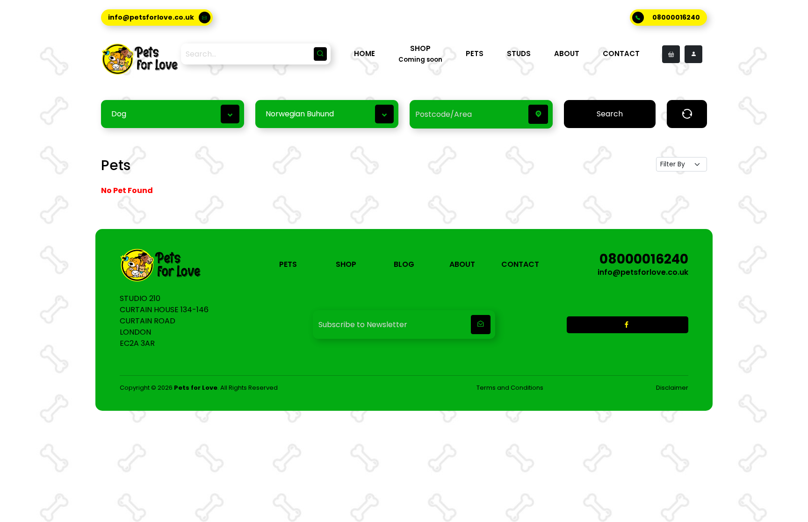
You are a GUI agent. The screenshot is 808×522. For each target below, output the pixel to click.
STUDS (519, 53)
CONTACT (621, 53)
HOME (364, 53)
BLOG (404, 264)
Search (610, 113)
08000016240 (676, 17)
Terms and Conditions (509, 387)
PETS (474, 53)
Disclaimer (672, 387)
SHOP (346, 264)
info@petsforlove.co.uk (151, 17)
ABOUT (566, 53)
